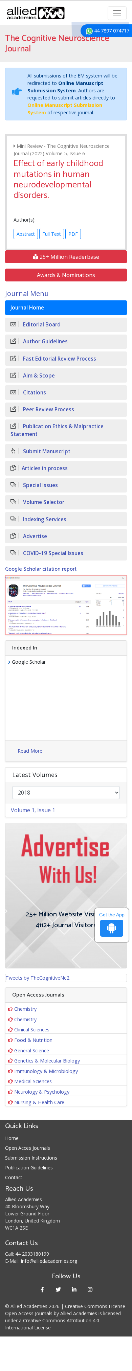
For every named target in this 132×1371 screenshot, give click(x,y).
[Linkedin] (74, 1289)
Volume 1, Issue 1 (33, 810)
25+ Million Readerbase (68, 256)
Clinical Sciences (31, 1029)
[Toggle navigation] (117, 13)
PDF (73, 234)
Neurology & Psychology (41, 1092)
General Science (31, 1050)
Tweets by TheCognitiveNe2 (37, 978)
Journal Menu (27, 293)
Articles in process (45, 468)
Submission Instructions (31, 1158)
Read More (30, 751)
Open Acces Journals (27, 1148)
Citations (34, 392)
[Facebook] (42, 1289)
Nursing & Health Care (39, 1102)
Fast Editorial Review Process (59, 358)
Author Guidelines (45, 341)
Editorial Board (41, 324)
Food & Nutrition (33, 1040)
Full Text (51, 234)
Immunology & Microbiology (46, 1071)
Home (12, 1138)
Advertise (34, 536)
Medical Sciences (33, 1081)
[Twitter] (58, 1289)
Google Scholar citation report (40, 569)
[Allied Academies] (35, 13)
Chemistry (25, 1009)
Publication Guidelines (29, 1167)
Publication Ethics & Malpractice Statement (57, 430)
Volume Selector (43, 502)
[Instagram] (90, 1289)
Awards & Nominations (66, 275)
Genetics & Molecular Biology (47, 1060)
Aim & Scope (38, 375)
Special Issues (40, 485)
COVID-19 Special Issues (52, 553)
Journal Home (27, 307)
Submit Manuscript (46, 451)
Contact (13, 1177)
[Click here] (66, 605)
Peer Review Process (48, 409)
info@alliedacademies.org (49, 1261)
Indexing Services (44, 519)
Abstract (26, 234)
